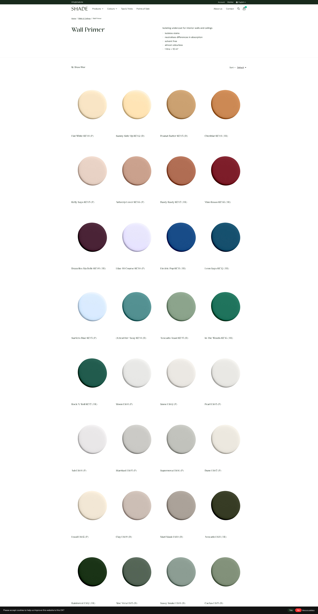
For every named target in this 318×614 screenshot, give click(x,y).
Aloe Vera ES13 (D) (126, 603)
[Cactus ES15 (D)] (226, 572)
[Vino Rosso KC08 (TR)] (226, 171)
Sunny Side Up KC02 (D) (130, 135)
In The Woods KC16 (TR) (219, 337)
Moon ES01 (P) (124, 404)
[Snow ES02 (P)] (181, 373)
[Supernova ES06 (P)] (181, 439)
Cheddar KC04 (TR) (216, 135)
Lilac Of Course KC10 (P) (130, 268)
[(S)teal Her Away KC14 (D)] (137, 307)
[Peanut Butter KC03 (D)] (181, 105)
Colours (111, 8)
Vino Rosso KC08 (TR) (218, 202)
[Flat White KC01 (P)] (92, 105)
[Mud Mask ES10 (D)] (181, 505)
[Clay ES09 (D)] (137, 505)
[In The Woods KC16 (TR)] (226, 307)
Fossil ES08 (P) (79, 536)
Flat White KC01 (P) (82, 135)
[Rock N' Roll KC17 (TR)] (92, 373)
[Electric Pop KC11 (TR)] (181, 237)
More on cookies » (308, 610)
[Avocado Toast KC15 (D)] (181, 307)
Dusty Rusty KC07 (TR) (173, 202)
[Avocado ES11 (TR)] (226, 505)
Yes (291, 610)
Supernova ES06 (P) (172, 470)
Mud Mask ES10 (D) (171, 536)
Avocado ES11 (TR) (215, 536)
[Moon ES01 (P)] (137, 373)
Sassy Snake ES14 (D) (172, 603)
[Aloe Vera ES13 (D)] (137, 572)
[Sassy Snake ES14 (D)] (181, 572)
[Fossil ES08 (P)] (92, 505)
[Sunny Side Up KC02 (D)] (137, 105)
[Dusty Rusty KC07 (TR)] (181, 171)
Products (96, 8)
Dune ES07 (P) (213, 470)
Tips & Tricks (127, 8)
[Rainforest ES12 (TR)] (92, 572)
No (298, 610)
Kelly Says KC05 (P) (82, 202)
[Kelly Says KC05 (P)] (92, 171)
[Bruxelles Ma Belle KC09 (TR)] (92, 237)
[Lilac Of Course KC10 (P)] (137, 237)
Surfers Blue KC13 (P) (84, 337)
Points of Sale (143, 8)
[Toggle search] (238, 8)
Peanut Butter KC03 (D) (174, 135)
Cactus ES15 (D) (214, 603)
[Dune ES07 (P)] (226, 439)
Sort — (233, 67)
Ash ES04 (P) (78, 470)
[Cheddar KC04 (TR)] (226, 105)
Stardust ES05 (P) (126, 470)
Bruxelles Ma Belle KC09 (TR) (88, 268)
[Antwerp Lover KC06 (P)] (137, 171)
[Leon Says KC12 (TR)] (226, 237)
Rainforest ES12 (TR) (83, 603)
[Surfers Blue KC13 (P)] (92, 307)
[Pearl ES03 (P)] (226, 373)
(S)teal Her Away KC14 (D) (131, 337)
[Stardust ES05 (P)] (137, 439)
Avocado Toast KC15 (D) (174, 337)
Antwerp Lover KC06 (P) (130, 202)
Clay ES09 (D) (124, 536)
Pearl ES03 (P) (213, 404)
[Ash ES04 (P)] (92, 439)
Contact (230, 8)
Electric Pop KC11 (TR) (173, 268)
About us (218, 8)
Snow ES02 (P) (168, 404)
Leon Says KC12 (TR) (217, 268)
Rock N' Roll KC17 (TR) (84, 404)
